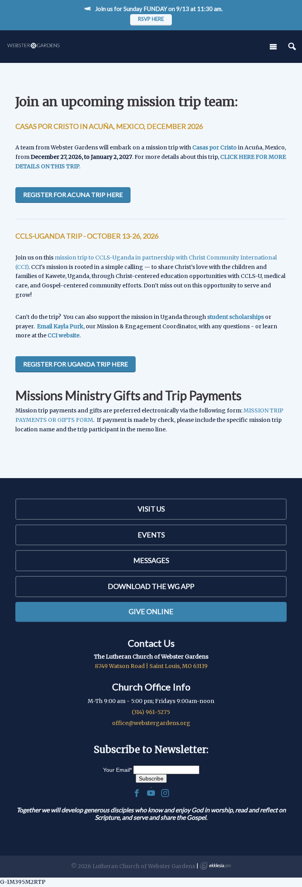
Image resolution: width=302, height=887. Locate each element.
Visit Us (151, 508)
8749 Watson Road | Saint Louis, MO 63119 (151, 666)
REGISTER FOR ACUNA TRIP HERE (73, 194)
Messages (151, 560)
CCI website (63, 335)
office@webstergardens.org (151, 723)
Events (151, 534)
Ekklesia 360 (215, 866)
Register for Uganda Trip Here (75, 364)
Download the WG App (151, 586)
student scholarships (235, 316)
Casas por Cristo (214, 147)
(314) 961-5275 (151, 712)
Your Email (117, 770)
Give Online (151, 611)
